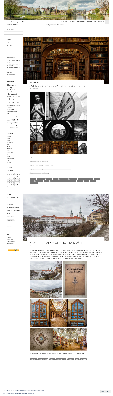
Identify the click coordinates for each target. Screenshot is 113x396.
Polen (14, 116)
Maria (32, 180)
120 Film (14, 85)
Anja (17, 87)
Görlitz (56, 178)
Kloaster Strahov (43, 359)
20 (13, 182)
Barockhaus (41, 178)
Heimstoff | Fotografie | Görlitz (17, 22)
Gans (8, 100)
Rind (17, 116)
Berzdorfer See (11, 90)
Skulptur (93, 180)
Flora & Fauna (64, 21)
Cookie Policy (31, 393)
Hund (15, 103)
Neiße (8, 115)
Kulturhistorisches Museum (86, 178)
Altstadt (33, 178)
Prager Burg (53, 353)
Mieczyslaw (9, 107)
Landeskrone (17, 105)
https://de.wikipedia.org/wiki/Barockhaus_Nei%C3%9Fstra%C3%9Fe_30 (50, 169)
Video (8, 160)
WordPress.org (10, 243)
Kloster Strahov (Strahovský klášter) (57, 242)
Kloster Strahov (66, 250)
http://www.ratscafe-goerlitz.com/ (39, 173)
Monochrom (39, 180)
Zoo (16, 127)
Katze (8, 105)
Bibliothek (49, 178)
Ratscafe (80, 180)
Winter (8, 127)
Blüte (8, 92)
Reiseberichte (42, 239)
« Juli (8, 188)
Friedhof (18, 98)
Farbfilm (12, 92)
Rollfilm (8, 120)
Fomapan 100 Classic (11, 98)
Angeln (13, 87)
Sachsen (86, 180)
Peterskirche (9, 116)
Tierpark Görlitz (11, 125)
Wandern (9, 162)
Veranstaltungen (10, 158)
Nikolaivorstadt (13, 115)
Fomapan (17, 96)
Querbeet (89, 21)
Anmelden (9, 237)
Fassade (15, 92)
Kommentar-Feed (11, 241)
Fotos (37, 82)
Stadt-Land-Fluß (81, 21)
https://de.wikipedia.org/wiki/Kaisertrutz (41, 165)
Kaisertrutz (73, 178)
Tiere (8, 154)
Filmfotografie (12, 94)
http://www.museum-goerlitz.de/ (39, 161)
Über (95, 21)
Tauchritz (9, 124)
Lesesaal (97, 178)
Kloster (52, 359)
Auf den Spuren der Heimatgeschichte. (58, 85)
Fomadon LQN (10, 96)
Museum (47, 180)
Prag (77, 359)
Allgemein (9, 136)
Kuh (14, 105)
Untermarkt (34, 182)
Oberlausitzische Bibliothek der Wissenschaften (63, 180)
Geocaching (16, 100)
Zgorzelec (12, 127)
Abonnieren (10, 220)
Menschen (72, 21)
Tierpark (13, 124)
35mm (9, 85)
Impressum (101, 21)
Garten (11, 100)
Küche (8, 150)
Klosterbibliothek (61, 359)
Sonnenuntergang (12, 122)
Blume (18, 90)
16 (19, 180)
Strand (17, 122)
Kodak (11, 105)
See (7, 122)
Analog (9, 87)
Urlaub (49, 239)
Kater (18, 103)
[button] (37, 106)
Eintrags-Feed (10, 239)
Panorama (70, 359)
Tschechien (83, 359)
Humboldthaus (64, 178)
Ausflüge (32, 82)
